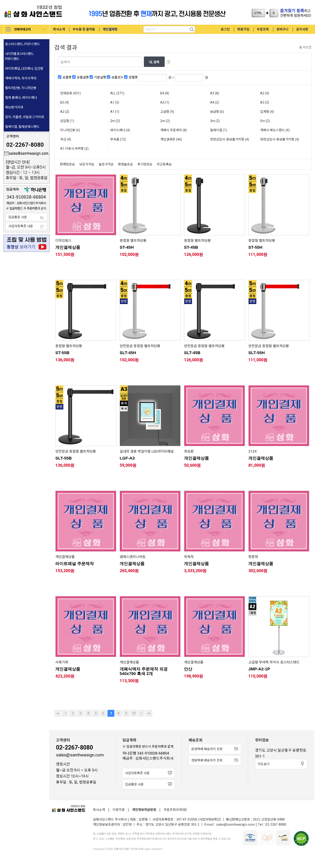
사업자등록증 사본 (20, 226)
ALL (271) (117, 93)
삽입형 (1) (67, 121)
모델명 (133, 77)
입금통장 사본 (17, 217)
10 (134, 713)
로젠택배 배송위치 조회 (207, 749)
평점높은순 (125, 164)
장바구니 (282, 29)
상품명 (66, 77)
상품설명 (83, 77)
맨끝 (149, 713)
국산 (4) (65, 139)
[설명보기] (168, 61)
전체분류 (70, 93)
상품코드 (117, 77)
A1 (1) (114, 111)
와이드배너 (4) (120, 130)
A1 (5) (114, 102)
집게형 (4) (267, 111)
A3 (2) (264, 102)
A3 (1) (164, 102)
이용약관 (119, 809)
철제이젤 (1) (218, 130)
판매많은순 (67, 164)
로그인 (225, 29)
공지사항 (302, 29)
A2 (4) (264, 93)
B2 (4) (64, 102)
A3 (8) (214, 93)
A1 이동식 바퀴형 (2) (74, 148)
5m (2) (265, 121)
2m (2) (115, 121)
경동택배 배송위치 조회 (207, 760)
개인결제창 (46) (171, 139)
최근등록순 (164, 164)
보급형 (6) (217, 111)
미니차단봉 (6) (70, 130)
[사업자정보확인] (209, 819)
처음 (57, 713)
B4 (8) (164, 93)
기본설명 (100, 77)
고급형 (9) (167, 111)
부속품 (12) (118, 139)
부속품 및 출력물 (84, 29)
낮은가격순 (86, 164)
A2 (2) (64, 111)
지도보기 (264, 764)
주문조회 (263, 29)
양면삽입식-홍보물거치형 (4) (229, 139)
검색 (155, 62)
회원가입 (243, 29)
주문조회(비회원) (175, 809)
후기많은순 (144, 164)
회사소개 (59, 29)
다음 (141, 713)
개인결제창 (110, 29)
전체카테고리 (22, 29)
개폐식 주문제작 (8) (173, 130)
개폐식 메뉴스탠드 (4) (275, 130)
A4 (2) (214, 102)
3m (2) (215, 121)
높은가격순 (106, 164)
